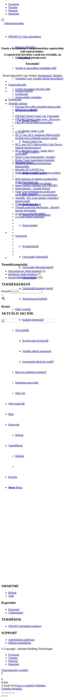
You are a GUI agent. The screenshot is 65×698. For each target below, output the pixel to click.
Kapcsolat (13, 609)
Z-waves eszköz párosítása (29, 216)
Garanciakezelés (17, 84)
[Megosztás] (9, 692)
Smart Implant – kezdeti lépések (32, 188)
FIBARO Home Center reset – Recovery (37, 119)
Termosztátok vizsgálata (28, 97)
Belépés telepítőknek (19, 642)
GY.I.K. (19, 131)
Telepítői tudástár (17, 103)
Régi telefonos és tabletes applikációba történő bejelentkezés (36, 181)
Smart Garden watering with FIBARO (36, 185)
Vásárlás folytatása (11, 688)
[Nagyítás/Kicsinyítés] (2, 692)
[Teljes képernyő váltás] (6, 692)
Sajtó (11, 595)
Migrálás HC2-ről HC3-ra (29, 169)
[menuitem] (39, 68)
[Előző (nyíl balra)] (2, 695)
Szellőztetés (21, 94)
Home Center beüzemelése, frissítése (35, 157)
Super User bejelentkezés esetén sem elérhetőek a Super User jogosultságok (36, 193)
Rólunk (12, 592)
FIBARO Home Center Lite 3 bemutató (37, 116)
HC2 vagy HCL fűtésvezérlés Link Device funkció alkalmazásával (38, 146)
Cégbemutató (15, 612)
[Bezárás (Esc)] (13, 692)
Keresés (5, 291)
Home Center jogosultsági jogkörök (34, 160)
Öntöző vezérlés (24, 90)
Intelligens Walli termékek (22, 274)
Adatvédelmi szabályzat (21, 639)
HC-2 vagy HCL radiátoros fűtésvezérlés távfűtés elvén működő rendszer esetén (37, 137)
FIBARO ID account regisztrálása (34, 122)
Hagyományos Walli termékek (24, 271)
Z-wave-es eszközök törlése (30, 213)
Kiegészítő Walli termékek (22, 277)
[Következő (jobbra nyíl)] (6, 695)
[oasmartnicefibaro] (12, 23)
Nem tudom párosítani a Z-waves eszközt (37, 172)
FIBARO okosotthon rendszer (24, 626)
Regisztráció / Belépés (50, 75)
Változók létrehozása (26, 204)
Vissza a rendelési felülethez (30, 685)
